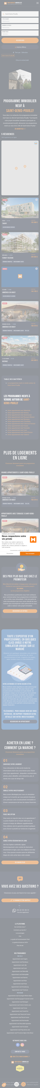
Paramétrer (10, 553)
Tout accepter (30, 553)
